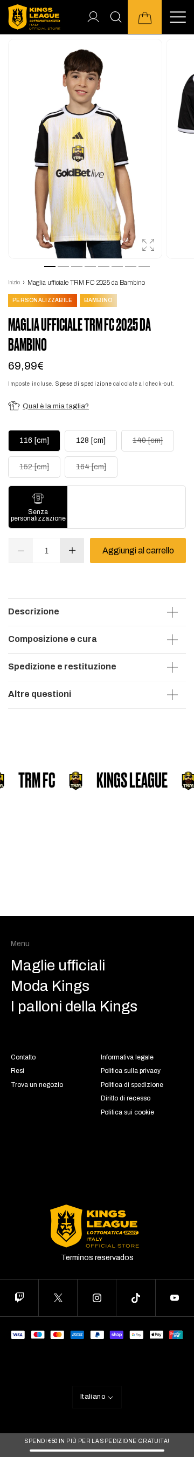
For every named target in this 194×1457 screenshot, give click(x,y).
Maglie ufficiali (58, 965)
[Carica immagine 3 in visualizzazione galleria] (76, 266)
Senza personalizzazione (38, 515)
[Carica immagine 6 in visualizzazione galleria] (117, 266)
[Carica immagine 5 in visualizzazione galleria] (103, 266)
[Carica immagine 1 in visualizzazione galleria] (50, 266)
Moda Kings (50, 986)
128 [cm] (91, 440)
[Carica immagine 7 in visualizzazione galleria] (130, 266)
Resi (17, 1071)
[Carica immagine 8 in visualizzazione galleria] (144, 266)
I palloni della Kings (74, 1006)
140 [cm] (153, 444)
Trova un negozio (37, 1085)
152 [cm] (39, 470)
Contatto (23, 1057)
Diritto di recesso (125, 1098)
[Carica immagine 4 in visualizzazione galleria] (90, 266)
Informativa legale (127, 1057)
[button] (145, 17)
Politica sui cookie (127, 1112)
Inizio (14, 282)
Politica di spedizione (132, 1085)
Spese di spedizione (84, 384)
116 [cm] (34, 440)
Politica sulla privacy (131, 1071)
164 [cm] (96, 470)
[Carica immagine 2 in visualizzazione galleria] (63, 266)
